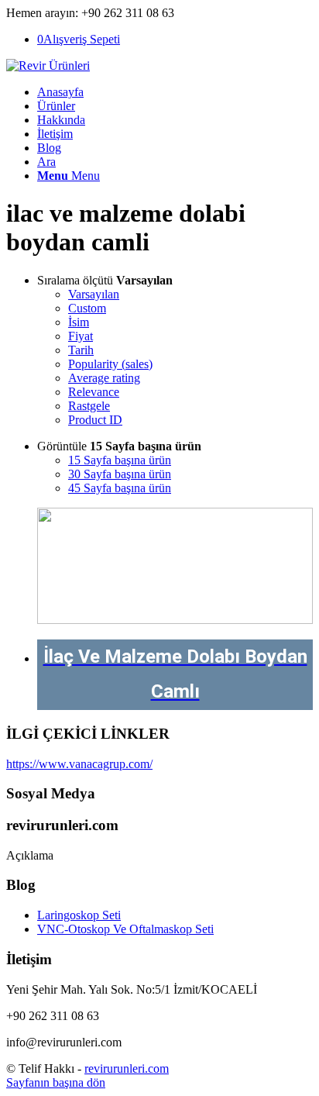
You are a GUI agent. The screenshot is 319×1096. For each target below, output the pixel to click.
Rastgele (89, 405)
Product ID (95, 419)
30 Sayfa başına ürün (119, 474)
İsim (78, 322)
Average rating (104, 377)
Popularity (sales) (110, 364)
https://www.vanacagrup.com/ (79, 763)
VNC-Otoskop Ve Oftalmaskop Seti (125, 929)
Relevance (93, 391)
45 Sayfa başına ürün (119, 488)
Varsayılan (93, 294)
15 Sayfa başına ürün (119, 460)
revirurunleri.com (126, 1068)
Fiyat (80, 336)
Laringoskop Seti (79, 915)
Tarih (81, 350)
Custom (87, 308)
